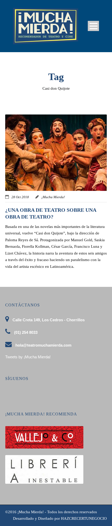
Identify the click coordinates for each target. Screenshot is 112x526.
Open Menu (93, 26)
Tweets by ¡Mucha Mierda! (28, 357)
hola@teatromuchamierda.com (43, 345)
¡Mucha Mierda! (53, 197)
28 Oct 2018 (20, 197)
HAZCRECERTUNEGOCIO (84, 518)
